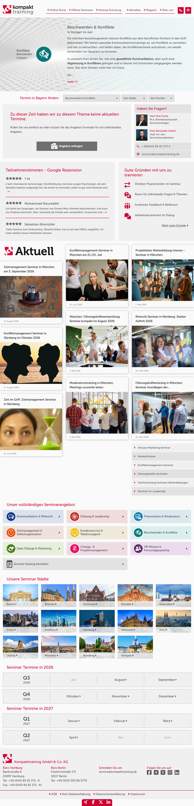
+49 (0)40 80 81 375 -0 (24, 780)
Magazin (151, 10)
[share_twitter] (101, 802)
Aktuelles (135, 10)
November (119, 696)
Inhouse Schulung (109, 10)
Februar (119, 721)
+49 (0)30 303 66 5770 (71, 780)
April (72, 737)
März (166, 721)
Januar (73, 721)
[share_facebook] (93, 802)
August (119, 680)
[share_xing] (85, 802)
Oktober (72, 696)
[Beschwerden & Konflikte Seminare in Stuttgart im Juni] (181, 10)
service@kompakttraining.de (118, 771)
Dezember (166, 696)
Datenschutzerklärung (110, 794)
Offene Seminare (82, 10)
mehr (71, 81)
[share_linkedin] (108, 802)
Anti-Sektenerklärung (75, 794)
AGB (53, 794)
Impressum (137, 794)
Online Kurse (58, 10)
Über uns (167, 10)
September (166, 680)
